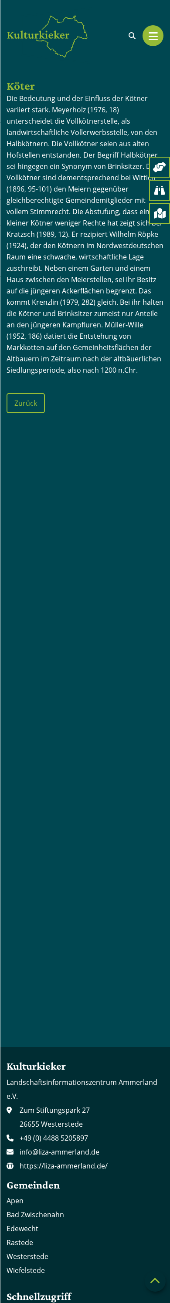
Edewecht (22, 1228)
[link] (132, 36)
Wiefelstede (26, 1270)
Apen (15, 1200)
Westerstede (27, 1256)
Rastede (20, 1242)
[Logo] (50, 35)
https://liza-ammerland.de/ (64, 1166)
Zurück (25, 403)
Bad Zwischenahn (35, 1214)
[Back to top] (155, 1281)
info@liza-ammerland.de (59, 1152)
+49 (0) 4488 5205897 (54, 1138)
